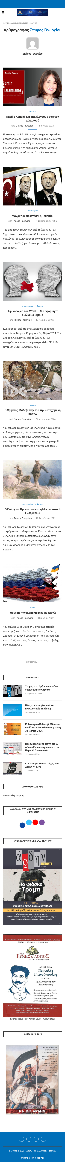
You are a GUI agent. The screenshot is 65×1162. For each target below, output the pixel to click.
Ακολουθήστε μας (13, 795)
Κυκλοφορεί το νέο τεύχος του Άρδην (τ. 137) (42, 765)
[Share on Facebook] (29, 159)
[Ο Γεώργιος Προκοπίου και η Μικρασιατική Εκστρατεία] (32, 479)
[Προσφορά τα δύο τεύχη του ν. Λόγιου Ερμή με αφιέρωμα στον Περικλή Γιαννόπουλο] (12, 748)
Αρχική (6, 23)
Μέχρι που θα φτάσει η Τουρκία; (32, 216)
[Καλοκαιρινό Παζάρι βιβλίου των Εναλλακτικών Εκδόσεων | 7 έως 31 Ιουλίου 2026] (12, 729)
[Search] (61, 12)
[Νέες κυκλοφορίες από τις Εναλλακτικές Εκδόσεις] (12, 710)
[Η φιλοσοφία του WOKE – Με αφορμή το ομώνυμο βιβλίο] (32, 281)
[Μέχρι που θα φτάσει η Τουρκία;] (32, 186)
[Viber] (43, 1139)
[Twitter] (28, 1139)
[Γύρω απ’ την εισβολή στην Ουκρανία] (32, 583)
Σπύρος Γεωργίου (33, 53)
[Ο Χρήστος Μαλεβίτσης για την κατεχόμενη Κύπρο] (32, 380)
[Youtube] (36, 1139)
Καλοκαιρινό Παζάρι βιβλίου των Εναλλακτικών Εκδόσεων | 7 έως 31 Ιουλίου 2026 (43, 727)
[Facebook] (28, 3)
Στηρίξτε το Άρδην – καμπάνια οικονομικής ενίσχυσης (41, 688)
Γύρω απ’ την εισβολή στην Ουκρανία (32, 612)
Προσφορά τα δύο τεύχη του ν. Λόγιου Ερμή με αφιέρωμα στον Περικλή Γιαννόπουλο (42, 747)
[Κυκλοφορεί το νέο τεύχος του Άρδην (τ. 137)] (12, 768)
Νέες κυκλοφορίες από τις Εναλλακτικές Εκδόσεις (39, 707)
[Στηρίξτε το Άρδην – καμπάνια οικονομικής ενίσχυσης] (12, 691)
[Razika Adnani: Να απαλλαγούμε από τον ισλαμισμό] (32, 87)
